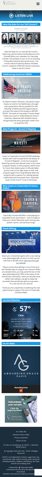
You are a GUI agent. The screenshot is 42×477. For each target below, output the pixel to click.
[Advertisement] (21, 409)
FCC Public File (21, 431)
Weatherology (33, 474)
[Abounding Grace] (21, 365)
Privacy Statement (21, 438)
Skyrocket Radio (27, 467)
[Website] (21, 390)
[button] (38, 4)
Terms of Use (21, 441)
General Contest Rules (21, 435)
